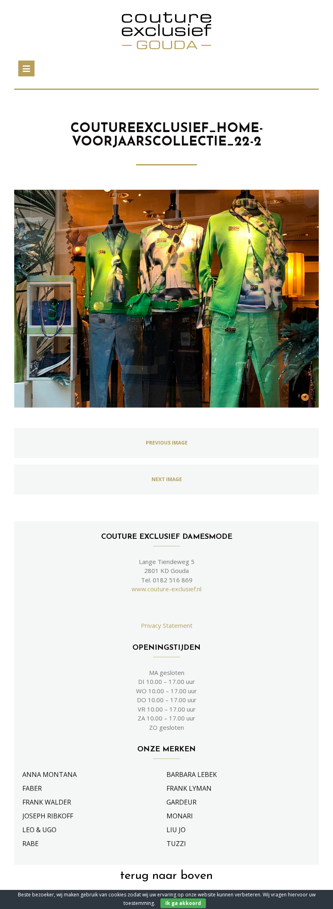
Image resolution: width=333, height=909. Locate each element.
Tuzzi (176, 843)
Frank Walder (46, 802)
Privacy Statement (166, 625)
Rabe (30, 843)
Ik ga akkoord (183, 903)
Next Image (166, 479)
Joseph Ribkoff (47, 815)
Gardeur (181, 802)
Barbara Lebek (191, 774)
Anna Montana (49, 774)
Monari (179, 815)
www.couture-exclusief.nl (166, 589)
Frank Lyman (189, 788)
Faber (32, 788)
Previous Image (167, 442)
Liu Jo (176, 829)
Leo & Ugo (39, 829)
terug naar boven (166, 876)
